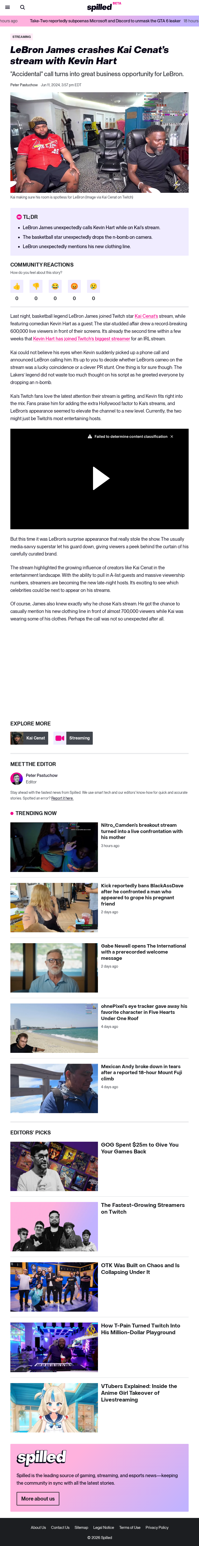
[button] (22, 8)
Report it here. (62, 798)
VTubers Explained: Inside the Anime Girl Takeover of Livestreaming (139, 1393)
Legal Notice (103, 1527)
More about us (38, 1499)
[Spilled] (99, 8)
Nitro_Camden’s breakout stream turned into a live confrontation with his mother (142, 831)
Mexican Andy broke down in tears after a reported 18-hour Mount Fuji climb (141, 1073)
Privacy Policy (157, 1527)
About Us (38, 1527)
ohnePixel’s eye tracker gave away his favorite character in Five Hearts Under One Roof (144, 1012)
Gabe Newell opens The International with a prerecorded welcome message (143, 952)
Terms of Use (129, 1527)
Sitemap (81, 1527)
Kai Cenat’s (146, 316)
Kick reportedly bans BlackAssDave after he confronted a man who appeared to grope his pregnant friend (142, 895)
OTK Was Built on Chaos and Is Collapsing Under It (140, 1269)
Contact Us (60, 1527)
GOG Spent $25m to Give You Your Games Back (140, 1148)
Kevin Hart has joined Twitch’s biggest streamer (81, 338)
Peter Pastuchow (24, 85)
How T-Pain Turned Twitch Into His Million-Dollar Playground (140, 1329)
